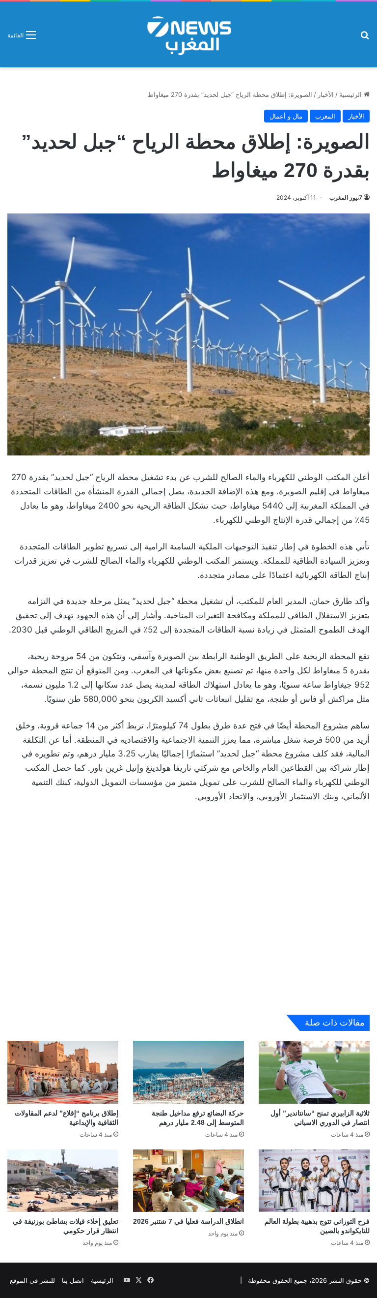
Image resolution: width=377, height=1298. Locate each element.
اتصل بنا (73, 1280)
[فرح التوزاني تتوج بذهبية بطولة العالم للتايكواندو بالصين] (314, 1180)
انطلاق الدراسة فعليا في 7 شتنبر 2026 (188, 1221)
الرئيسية (351, 94)
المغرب (325, 116)
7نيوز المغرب (345, 197)
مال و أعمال (285, 116)
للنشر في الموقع (32, 1280)
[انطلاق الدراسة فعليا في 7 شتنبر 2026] (188, 1180)
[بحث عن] (365, 38)
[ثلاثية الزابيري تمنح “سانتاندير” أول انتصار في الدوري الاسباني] (314, 1072)
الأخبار (326, 94)
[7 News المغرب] (188, 34)
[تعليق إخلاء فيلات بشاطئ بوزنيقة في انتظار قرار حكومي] (62, 1180)
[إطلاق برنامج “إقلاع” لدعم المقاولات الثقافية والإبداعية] (62, 1072)
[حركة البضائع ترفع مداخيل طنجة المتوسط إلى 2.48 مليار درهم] (188, 1072)
